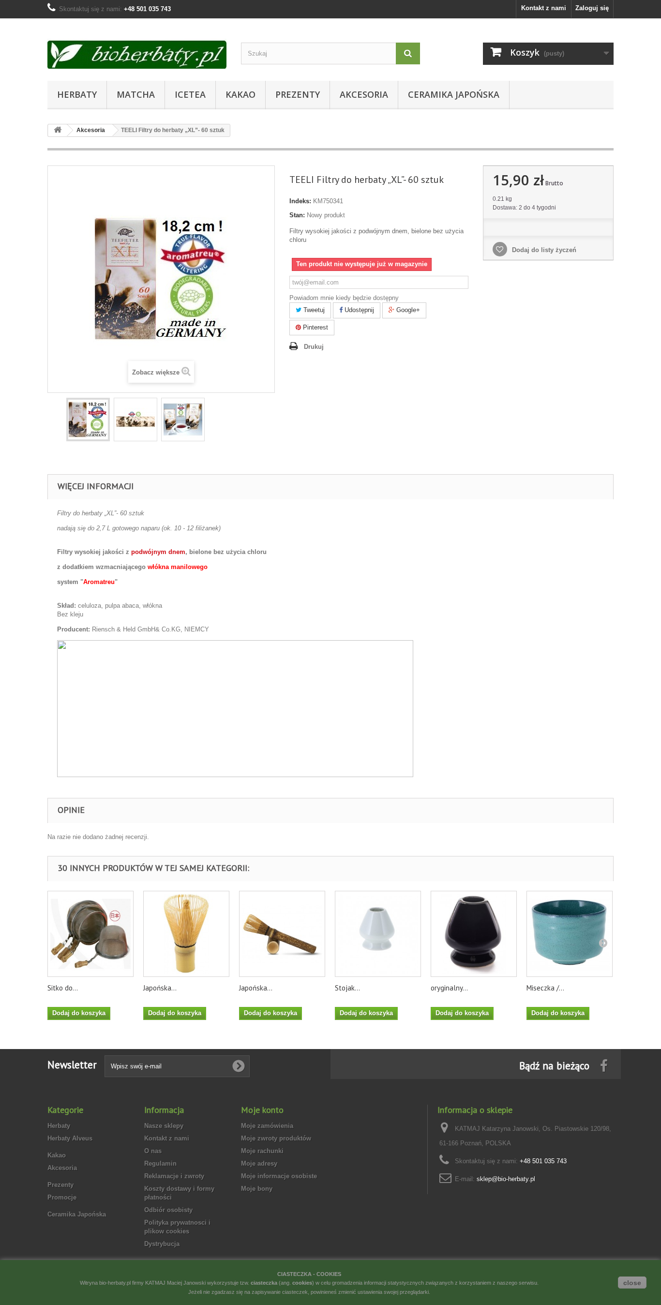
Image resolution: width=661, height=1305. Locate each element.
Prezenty (297, 94)
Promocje (61, 1197)
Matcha (136, 94)
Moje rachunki (262, 1151)
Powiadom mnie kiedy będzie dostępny (344, 297)
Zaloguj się (592, 8)
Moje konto (262, 1109)
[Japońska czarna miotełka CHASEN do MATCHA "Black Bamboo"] (282, 934)
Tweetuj (313, 310)
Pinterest (314, 327)
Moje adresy (259, 1163)
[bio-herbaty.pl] (136, 47)
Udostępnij (358, 310)
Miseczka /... (545, 987)
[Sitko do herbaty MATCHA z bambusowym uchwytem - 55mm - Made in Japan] (90, 934)
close (632, 1283)
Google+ (407, 310)
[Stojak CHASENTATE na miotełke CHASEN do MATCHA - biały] (378, 934)
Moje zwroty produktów (276, 1138)
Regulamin (160, 1163)
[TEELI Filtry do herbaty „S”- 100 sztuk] (88, 419)
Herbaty (77, 94)
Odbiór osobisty (168, 1210)
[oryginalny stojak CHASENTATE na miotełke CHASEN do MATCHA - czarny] (474, 934)
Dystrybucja (162, 1243)
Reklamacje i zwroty (174, 1176)
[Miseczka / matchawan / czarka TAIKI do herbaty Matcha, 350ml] (569, 934)
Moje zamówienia (267, 1125)
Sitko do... (62, 987)
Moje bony (256, 1188)
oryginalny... (449, 987)
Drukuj (314, 346)
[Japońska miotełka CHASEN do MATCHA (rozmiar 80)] (186, 934)
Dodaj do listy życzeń (543, 250)
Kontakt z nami (543, 8)
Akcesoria (364, 94)
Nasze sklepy (163, 1125)
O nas (153, 1151)
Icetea (190, 94)
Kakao (240, 94)
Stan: (297, 215)
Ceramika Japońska (453, 94)
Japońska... (160, 987)
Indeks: (300, 201)
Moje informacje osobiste (279, 1176)
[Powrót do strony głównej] (57, 130)
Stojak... (347, 987)
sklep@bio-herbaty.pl (506, 1179)
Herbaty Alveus (69, 1138)
